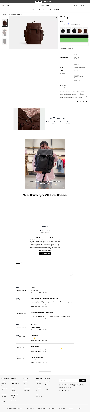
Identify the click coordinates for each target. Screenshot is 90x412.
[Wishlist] (83, 6)
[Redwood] (80, 30)
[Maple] (85, 30)
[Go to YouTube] (62, 399)
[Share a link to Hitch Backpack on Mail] (87, 101)
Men (6, 14)
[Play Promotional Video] (60, 187)
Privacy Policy (81, 393)
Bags (9, 14)
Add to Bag (74, 36)
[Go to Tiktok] (65, 399)
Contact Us (61, 395)
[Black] (74, 30)
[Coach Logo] (45, 5)
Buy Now (74, 40)
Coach (3, 14)
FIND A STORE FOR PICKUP (74, 43)
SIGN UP (83, 388)
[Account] (85, 6)
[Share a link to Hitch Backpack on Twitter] (84, 101)
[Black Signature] (68, 30)
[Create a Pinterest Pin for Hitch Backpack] (80, 101)
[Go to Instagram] (59, 399)
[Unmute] (63, 187)
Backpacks (13, 14)
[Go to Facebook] (68, 399)
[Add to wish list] (57, 18)
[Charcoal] (63, 30)
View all (18, 270)
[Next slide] (77, 208)
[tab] (38, 2)
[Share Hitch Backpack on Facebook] (77, 101)
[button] (5, 23)
